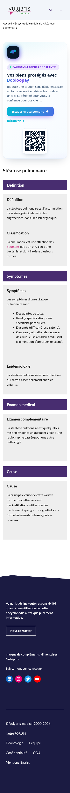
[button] (51, 10)
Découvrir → (15, 121)
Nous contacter (21, 630)
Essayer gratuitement (28, 111)
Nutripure (12, 659)
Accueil (7, 23)
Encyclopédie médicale (28, 23)
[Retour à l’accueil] (19, 9)
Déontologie (14, 743)
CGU (36, 753)
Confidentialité (16, 753)
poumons (13, 246)
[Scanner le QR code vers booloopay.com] (35, 141)
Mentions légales (18, 762)
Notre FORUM (16, 733)
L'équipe (35, 743)
